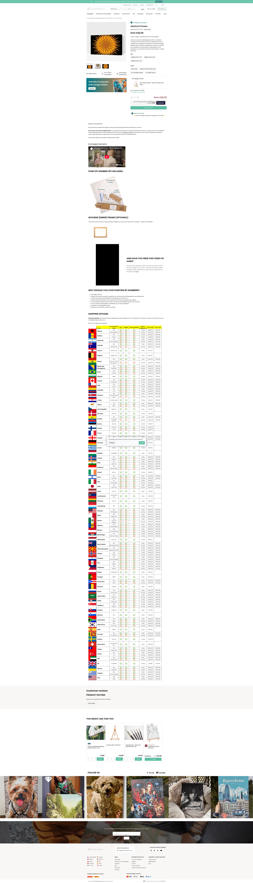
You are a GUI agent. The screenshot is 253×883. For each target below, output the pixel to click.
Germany (91, 863)
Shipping (134, 861)
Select (100, 759)
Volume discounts (136, 865)
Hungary (101, 857)
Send (126, 838)
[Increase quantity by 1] (137, 97)
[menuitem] (90, 13)
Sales (116, 865)
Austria (100, 865)
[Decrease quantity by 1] (132, 97)
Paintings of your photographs (122, 861)
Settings (111, 443)
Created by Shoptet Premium (151, 881)
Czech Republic (92, 857)
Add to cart (149, 108)
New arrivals (117, 867)
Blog (150, 863)
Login (142, 9)
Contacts (142, 5)
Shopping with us (127, 5)
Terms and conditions (137, 859)
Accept (142, 443)
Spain (100, 863)
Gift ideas (117, 869)
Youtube (162, 773)
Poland (90, 861)
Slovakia (91, 859)
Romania (101, 859)
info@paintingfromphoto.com (126, 850)
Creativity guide (152, 859)
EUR (156, 5)
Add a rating (91, 703)
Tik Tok (151, 773)
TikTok (137, 271)
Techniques (117, 859)
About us (135, 5)
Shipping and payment (139, 92)
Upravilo (161, 881)
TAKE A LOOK (159, 1)
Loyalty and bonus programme (139, 867)
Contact (134, 863)
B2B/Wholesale (149, 5)
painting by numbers (128, 132)
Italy (100, 861)
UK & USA (91, 865)
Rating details (147, 29)
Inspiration (117, 863)
